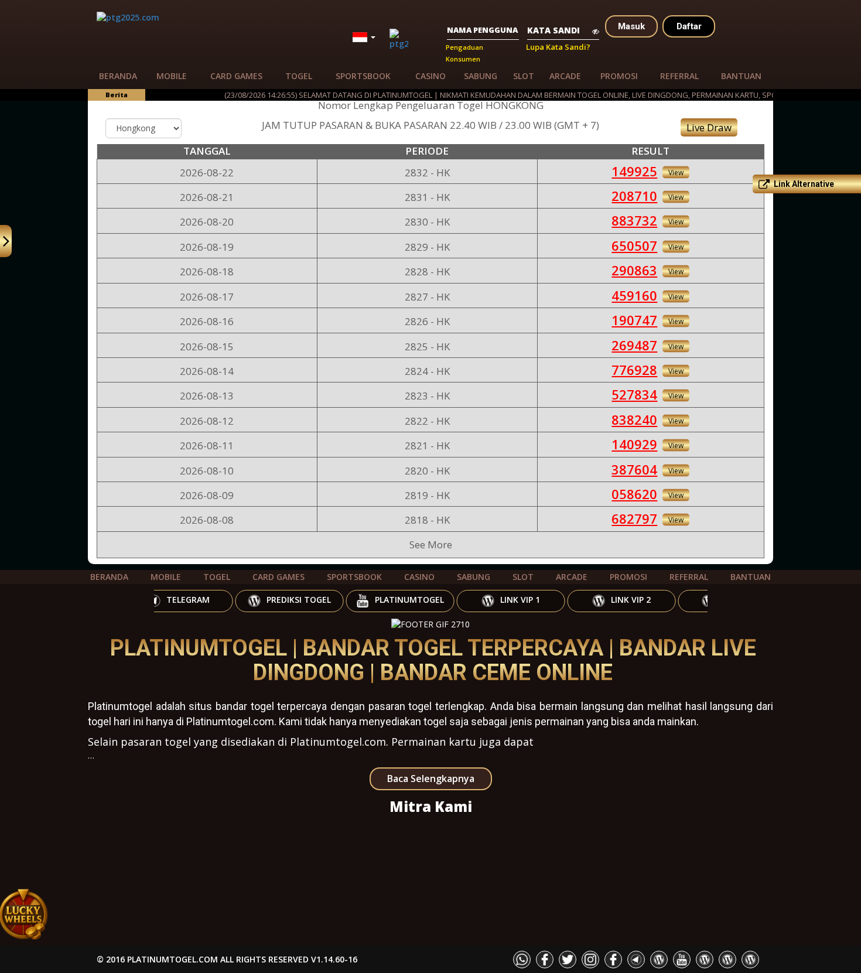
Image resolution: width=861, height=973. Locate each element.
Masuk (631, 26)
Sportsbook (363, 75)
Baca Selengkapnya (430, 778)
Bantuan (741, 75)
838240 (634, 419)
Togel (298, 75)
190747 (634, 320)
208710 (634, 195)
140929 (634, 444)
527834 (634, 394)
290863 (634, 270)
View (676, 172)
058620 (634, 494)
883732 (634, 220)
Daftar (689, 26)
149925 (634, 171)
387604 (634, 469)
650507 (634, 245)
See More (430, 544)
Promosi (619, 75)
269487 (634, 345)
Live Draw (709, 127)
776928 (634, 369)
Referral (679, 75)
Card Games (236, 75)
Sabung (480, 75)
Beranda (118, 75)
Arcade (565, 75)
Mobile (171, 75)
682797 (634, 518)
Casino (430, 75)
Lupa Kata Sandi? (558, 47)
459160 (634, 295)
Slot (523, 75)
